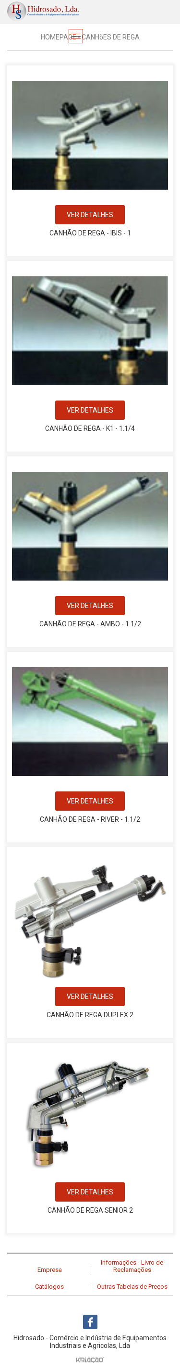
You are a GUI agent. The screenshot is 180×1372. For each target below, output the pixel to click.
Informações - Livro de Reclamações (132, 1266)
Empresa (49, 1269)
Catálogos (49, 1286)
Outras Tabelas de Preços (132, 1286)
